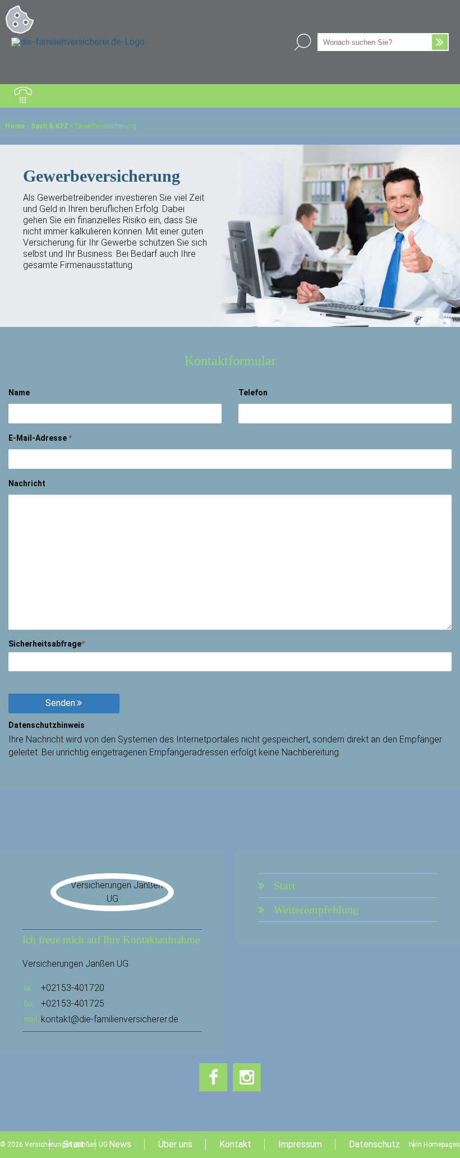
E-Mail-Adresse (40, 437)
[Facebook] (213, 1077)
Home (15, 126)
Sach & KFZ (49, 126)
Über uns (175, 1144)
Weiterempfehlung (316, 909)
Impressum (300, 1144)
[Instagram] (247, 1077)
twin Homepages (434, 1144)
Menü (437, 96)
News (120, 1144)
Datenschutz (374, 1144)
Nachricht (26, 483)
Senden (60, 703)
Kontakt (235, 1144)
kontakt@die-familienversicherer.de (109, 1019)
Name (19, 392)
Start (285, 885)
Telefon (253, 392)
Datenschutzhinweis (46, 725)
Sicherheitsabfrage (46, 643)
